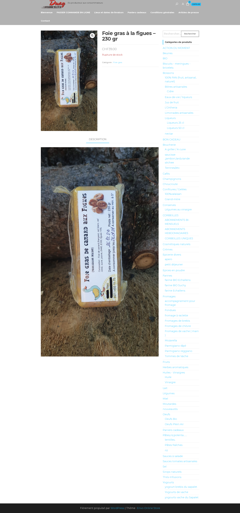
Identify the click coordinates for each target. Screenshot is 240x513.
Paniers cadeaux (137, 12)
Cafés (166, 173)
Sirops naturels (172, 471)
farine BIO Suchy (175, 285)
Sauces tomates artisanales (180, 461)
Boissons (168, 73)
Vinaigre (170, 382)
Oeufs (166, 414)
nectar (169, 133)
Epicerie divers (172, 254)
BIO (165, 58)
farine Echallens (175, 290)
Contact (45, 20)
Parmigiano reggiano (178, 351)
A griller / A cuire (175, 149)
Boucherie (169, 144)
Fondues (170, 310)
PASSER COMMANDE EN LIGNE (73, 12)
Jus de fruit (172, 102)
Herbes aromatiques (175, 367)
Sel (165, 466)
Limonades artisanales (179, 112)
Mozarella (171, 340)
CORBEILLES (170, 215)
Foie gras (117, 62)
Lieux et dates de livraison (108, 12)
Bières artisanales (176, 86)
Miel (165, 398)
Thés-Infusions (172, 477)
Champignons (172, 179)
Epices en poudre (174, 270)
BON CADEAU (171, 139)
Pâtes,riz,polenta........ (175, 435)
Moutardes (169, 404)
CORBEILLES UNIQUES (179, 238)
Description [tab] (97, 139)
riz (166, 450)
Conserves (169, 205)
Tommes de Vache (176, 356)
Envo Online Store (148, 508)
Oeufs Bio (171, 419)
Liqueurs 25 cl (175, 122)
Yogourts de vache (176, 492)
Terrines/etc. (172, 167)
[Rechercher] (176, 4)
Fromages (169, 296)
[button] (92, 35)
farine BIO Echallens (178, 280)
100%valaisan (173, 194)
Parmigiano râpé (175, 345)
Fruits (166, 362)
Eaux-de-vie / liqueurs (178, 97)
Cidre (170, 91)
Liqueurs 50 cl (175, 128)
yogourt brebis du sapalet (181, 486)
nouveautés (170, 409)
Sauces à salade (173, 456)
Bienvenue (46, 12)
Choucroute (170, 184)
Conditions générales (162, 12)
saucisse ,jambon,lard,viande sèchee (177, 158)
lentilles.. (170, 439)
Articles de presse (188, 12)
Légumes (169, 393)
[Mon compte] (182, 4)
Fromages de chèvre (178, 326)
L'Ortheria (171, 107)
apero (168, 259)
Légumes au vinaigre (178, 209)
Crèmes (167, 249)
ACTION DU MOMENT (176, 48)
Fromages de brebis (177, 320)
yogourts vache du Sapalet (181, 497)
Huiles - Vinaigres (174, 372)
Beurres (167, 53)
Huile (168, 377)
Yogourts (168, 482)
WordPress (117, 508)
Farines (167, 275)
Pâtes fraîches (173, 445)
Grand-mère (172, 199)
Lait (165, 388)
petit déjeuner (174, 264)
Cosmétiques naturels (176, 244)
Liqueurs (170, 118)
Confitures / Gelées (175, 189)
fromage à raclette (176, 315)
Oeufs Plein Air (174, 424)
